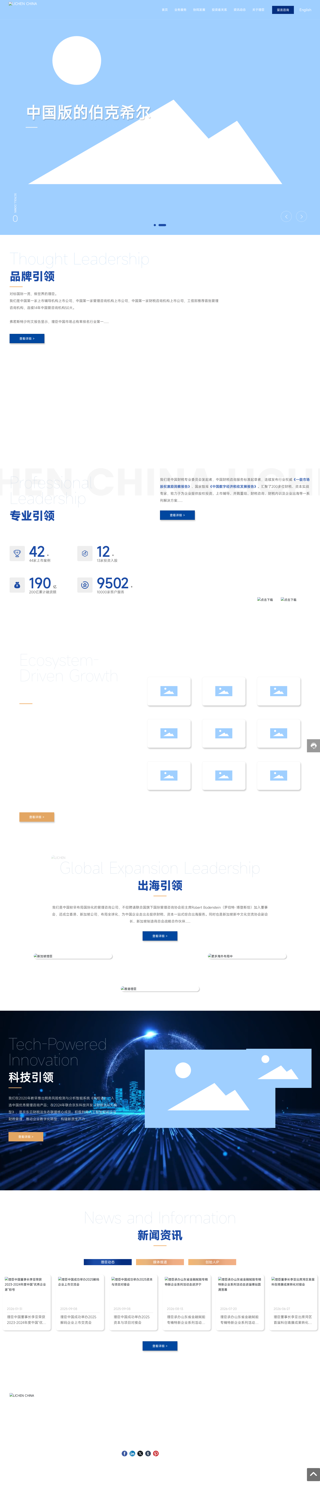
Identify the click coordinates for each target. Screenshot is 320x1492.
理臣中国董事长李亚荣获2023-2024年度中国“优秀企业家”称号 (26, 1322)
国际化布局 (189, 1438)
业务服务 (180, 10)
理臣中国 (188, 1404)
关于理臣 (258, 10)
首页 (165, 10)
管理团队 (188, 1418)
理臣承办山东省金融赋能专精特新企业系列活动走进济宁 (186, 1322)
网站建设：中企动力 (288, 1484)
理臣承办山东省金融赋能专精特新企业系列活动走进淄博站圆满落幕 (239, 1322)
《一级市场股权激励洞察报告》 (204, 591)
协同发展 (199, 10)
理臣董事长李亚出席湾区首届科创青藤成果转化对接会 (293, 1322)
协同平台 (188, 1431)
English (305, 9)
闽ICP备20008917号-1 (96, 1485)
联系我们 (188, 1445)
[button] (155, 225)
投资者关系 (219, 10)
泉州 (307, 1484)
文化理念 (188, 1425)
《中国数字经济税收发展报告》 (204, 598)
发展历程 (188, 1411)
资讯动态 (240, 10)
